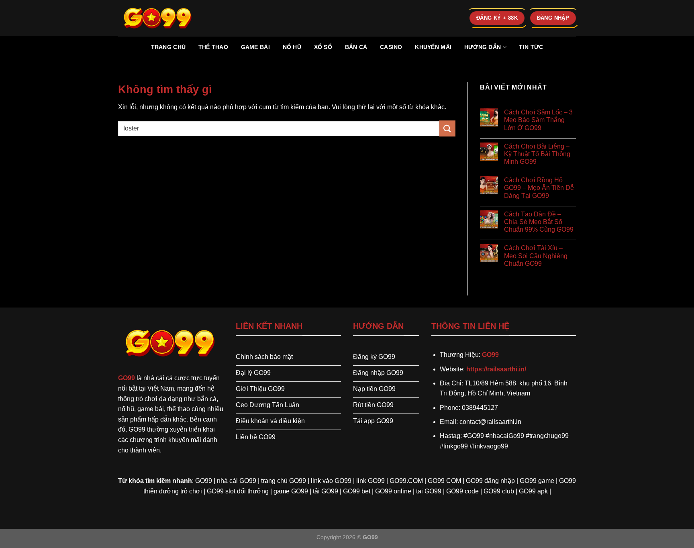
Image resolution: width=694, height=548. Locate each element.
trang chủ (168, 47)
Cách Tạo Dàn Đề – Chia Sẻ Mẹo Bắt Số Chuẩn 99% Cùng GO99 (539, 222)
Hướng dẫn (482, 47)
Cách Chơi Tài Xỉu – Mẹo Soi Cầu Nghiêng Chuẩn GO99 (535, 255)
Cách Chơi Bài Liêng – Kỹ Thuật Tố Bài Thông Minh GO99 (537, 154)
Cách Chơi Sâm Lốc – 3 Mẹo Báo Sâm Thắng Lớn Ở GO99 (538, 120)
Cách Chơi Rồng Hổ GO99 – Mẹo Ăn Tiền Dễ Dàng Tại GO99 (539, 188)
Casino (391, 47)
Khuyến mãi (433, 47)
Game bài (255, 47)
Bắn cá (356, 47)
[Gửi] (447, 128)
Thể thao (213, 47)
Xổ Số (323, 47)
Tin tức (531, 47)
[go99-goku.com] (158, 18)
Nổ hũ (292, 47)
